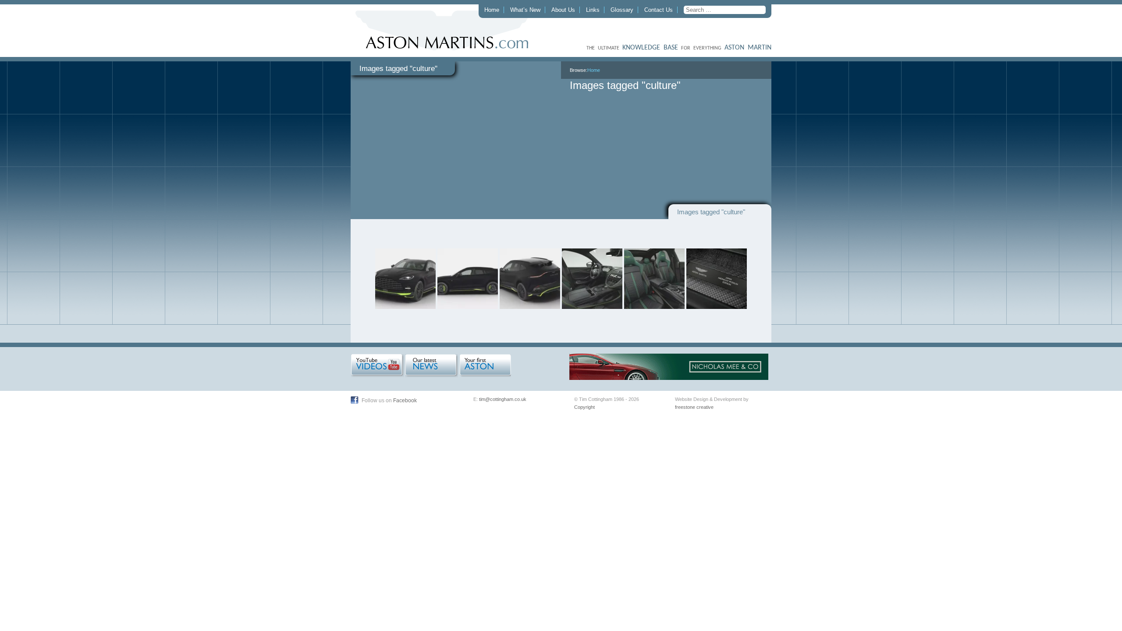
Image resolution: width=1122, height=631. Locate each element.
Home (491, 10)
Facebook (405, 400)
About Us (563, 10)
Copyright (584, 407)
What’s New (525, 10)
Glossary (622, 10)
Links (593, 10)
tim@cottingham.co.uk (502, 399)
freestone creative (694, 407)
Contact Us (658, 10)
